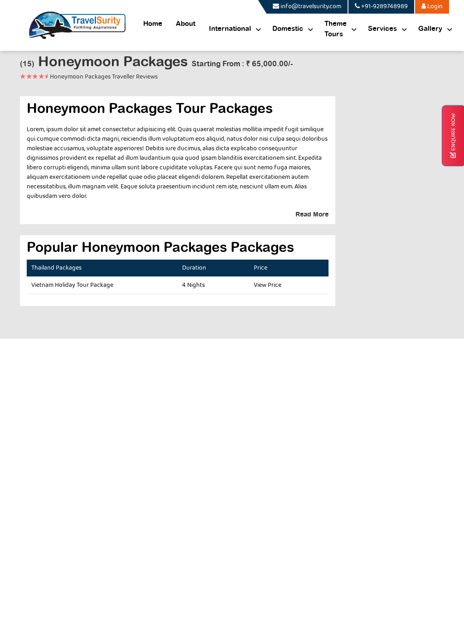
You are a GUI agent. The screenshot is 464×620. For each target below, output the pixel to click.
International (230, 28)
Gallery (430, 28)
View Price (267, 285)
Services (382, 28)
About (185, 23)
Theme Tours (335, 29)
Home (152, 23)
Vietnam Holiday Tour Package (72, 285)
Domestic (287, 28)
